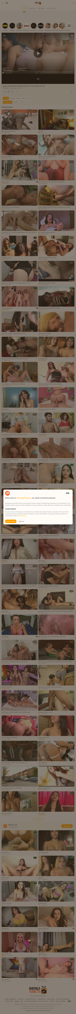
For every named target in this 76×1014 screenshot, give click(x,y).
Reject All (21, 521)
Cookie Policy (22, 516)
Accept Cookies (10, 521)
